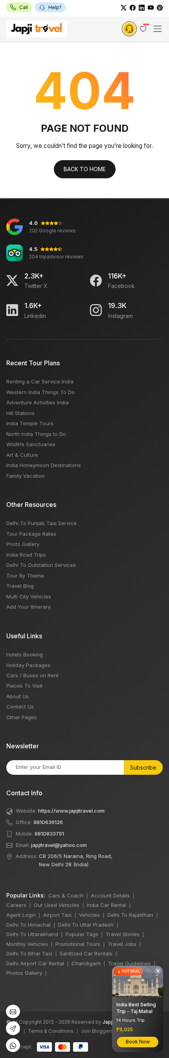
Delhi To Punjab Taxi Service (41, 523)
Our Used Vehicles (56, 905)
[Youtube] (151, 7)
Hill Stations (20, 413)
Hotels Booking (24, 654)
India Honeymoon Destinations (43, 465)
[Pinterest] (160, 7)
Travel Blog (20, 586)
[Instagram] (96, 310)
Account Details (110, 895)
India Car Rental (106, 905)
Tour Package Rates (31, 534)
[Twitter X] (12, 280)
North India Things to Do (36, 434)
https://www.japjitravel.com (71, 811)
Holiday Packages (28, 665)
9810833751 (49, 833)
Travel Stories (123, 934)
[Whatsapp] (13, 1045)
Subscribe (143, 767)
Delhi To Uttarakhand (32, 934)
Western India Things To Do (40, 392)
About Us (17, 696)
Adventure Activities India (37, 402)
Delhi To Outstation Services (41, 565)
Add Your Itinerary (28, 607)
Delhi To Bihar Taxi (29, 953)
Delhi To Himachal (28, 925)
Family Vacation (25, 476)
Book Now (138, 1042)
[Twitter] (124, 7)
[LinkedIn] (142, 7)
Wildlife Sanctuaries (30, 444)
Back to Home (85, 169)
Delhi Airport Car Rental (35, 963)
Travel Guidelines (129, 963)
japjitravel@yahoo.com (59, 845)
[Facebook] (133, 7)
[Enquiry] (129, 28)
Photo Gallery (22, 544)
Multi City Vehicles (28, 596)
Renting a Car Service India (39, 381)
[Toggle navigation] (157, 28)
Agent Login (21, 915)
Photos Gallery (24, 973)
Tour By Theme (25, 575)
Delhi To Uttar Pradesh (86, 925)
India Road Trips (26, 554)
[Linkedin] (12, 310)
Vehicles (89, 915)
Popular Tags (82, 934)
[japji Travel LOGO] (36, 29)
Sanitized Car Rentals (86, 953)
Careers (16, 905)
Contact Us (20, 706)
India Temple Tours (29, 423)
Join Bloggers (97, 1031)
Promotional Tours (77, 944)
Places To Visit (24, 685)
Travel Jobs (122, 944)
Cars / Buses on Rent (32, 675)
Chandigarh (86, 963)
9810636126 (48, 822)
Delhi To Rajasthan (130, 915)
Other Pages (21, 717)
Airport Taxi (57, 915)
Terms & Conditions (50, 1031)
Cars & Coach (65, 895)
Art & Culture (22, 455)
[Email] (13, 1012)
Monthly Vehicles (27, 944)
